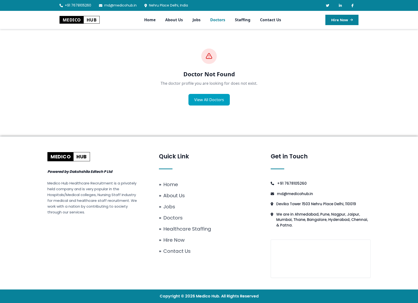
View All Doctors (209, 99)
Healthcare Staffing (185, 228)
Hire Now (339, 19)
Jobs (197, 19)
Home (150, 19)
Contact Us (270, 19)
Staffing (242, 19)
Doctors (217, 19)
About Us (174, 19)
